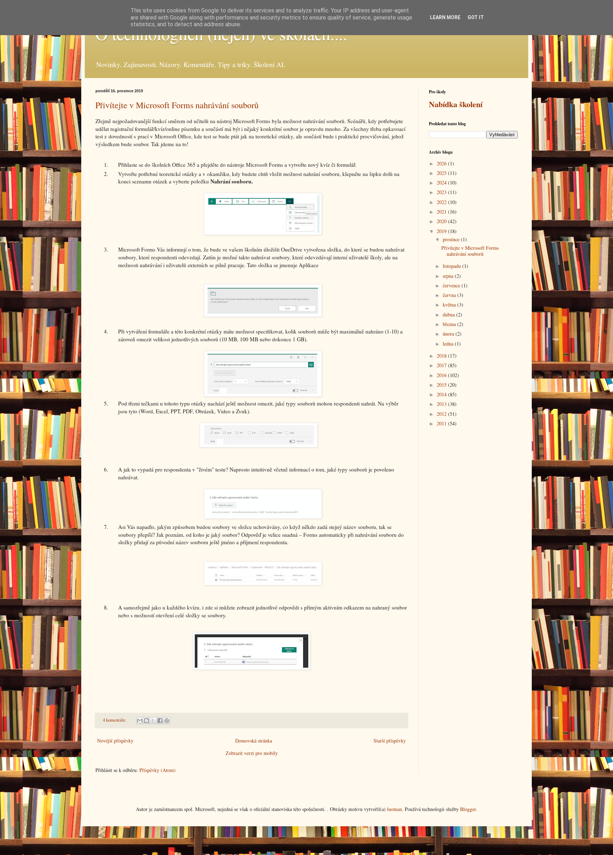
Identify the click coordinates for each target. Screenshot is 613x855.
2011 (442, 423)
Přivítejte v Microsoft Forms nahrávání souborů (177, 105)
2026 (442, 163)
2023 (442, 192)
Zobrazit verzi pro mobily (252, 753)
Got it (476, 17)
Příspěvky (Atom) (157, 770)
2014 (442, 394)
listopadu (452, 266)
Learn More (445, 17)
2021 (442, 211)
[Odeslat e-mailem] (139, 720)
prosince (452, 239)
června (450, 295)
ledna (449, 343)
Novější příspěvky (115, 740)
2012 (442, 413)
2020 (442, 221)
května (450, 304)
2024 (442, 182)
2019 (442, 231)
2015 (442, 384)
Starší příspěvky (390, 740)
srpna (449, 275)
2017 (442, 365)
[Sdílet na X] (153, 720)
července (452, 285)
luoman (394, 809)
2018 (442, 355)
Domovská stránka (253, 740)
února (449, 333)
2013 (442, 404)
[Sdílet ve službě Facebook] (160, 720)
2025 (442, 173)
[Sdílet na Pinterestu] (166, 720)
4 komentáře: (115, 720)
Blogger (468, 809)
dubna (449, 314)
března (450, 324)
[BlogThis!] (146, 720)
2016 (442, 375)
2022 (442, 202)
